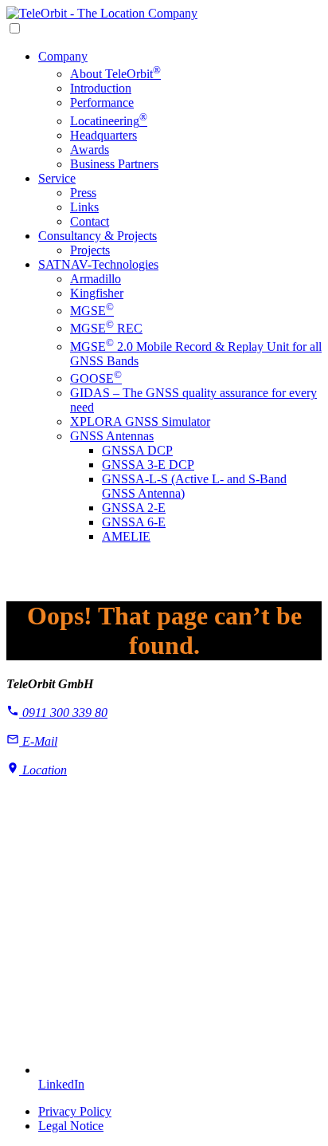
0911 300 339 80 (63, 712)
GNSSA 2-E (134, 507)
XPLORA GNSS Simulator (140, 421)
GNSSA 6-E (134, 522)
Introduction (100, 88)
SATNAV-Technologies (98, 264)
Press (83, 192)
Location (43, 770)
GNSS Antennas (112, 436)
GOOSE (96, 378)
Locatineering (108, 121)
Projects (90, 250)
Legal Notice (70, 1125)
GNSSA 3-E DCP (148, 464)
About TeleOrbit (115, 74)
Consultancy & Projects (97, 235)
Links (84, 207)
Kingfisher (96, 293)
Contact (89, 221)
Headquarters (103, 135)
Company (63, 56)
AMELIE (126, 536)
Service (57, 178)
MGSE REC (106, 328)
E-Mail (38, 741)
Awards (89, 149)
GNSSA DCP (137, 450)
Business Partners (114, 164)
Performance (102, 102)
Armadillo (95, 279)
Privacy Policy (74, 1111)
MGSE (92, 310)
